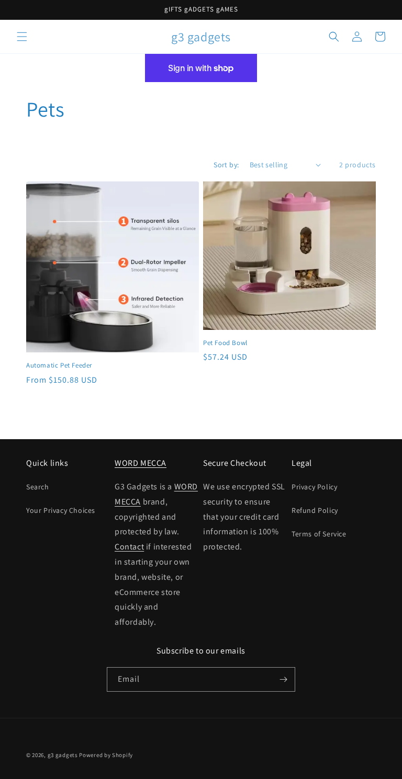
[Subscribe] (283, 679)
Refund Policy (315, 510)
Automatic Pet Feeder (59, 365)
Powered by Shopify (106, 755)
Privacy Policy (314, 486)
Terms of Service (319, 534)
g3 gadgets (63, 755)
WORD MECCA (140, 462)
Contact (129, 546)
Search (37, 486)
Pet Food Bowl (225, 343)
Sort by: (226, 164)
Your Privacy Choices (60, 510)
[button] (22, 36)
